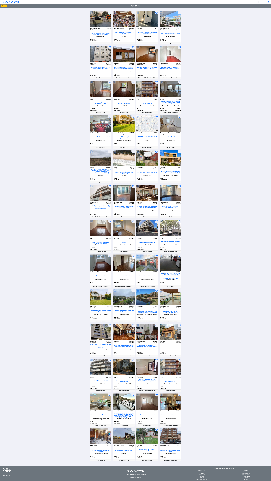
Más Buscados (129, 2)
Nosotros (164, 2)
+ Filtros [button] (3, 6)
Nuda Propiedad (138, 2)
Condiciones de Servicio (131, 476)
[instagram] (9, 470)
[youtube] (7, 470)
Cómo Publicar (6, 475)
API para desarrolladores (135, 477)
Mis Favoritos (157, 2)
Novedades (121, 2)
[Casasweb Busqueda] (268, 2)
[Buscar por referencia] (268, 2)
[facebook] (4, 470)
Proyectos (114, 2)
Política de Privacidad (140, 476)
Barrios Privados (148, 2)
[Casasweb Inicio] (10, 2)
